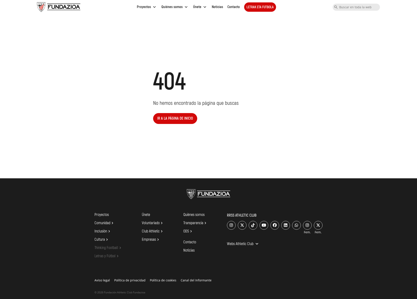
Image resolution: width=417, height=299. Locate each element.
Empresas (151, 239)
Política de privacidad (130, 280)
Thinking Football (108, 248)
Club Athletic (153, 231)
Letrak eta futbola (260, 7)
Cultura (101, 239)
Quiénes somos (175, 7)
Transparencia (195, 223)
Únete (200, 7)
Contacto (233, 7)
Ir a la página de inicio (175, 118)
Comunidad (104, 223)
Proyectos (147, 7)
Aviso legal (102, 280)
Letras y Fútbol (107, 256)
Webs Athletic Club (243, 244)
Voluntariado (153, 223)
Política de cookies (163, 280)
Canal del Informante (196, 280)
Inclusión (102, 231)
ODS (188, 231)
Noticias (217, 7)
